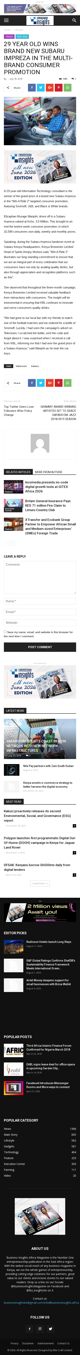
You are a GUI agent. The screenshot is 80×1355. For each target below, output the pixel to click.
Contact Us (63, 1343)
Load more (39, 883)
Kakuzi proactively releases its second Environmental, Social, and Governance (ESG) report (37, 815)
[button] (74, 20)
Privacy (14, 1343)
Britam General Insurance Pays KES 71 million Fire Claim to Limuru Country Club (48, 505)
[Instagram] (40, 1329)
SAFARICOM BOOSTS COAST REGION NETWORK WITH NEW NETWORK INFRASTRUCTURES (36, 746)
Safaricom (21, 366)
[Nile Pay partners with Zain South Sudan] (11, 770)
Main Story (22, 36)
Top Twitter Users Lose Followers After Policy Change (19, 411)
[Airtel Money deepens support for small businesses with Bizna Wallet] (13, 985)
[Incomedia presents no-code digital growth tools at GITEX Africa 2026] (13, 487)
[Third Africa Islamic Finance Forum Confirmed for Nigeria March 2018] (13, 1050)
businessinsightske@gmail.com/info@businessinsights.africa (41, 1302)
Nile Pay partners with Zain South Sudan (48, 766)
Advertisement (45, 1343)
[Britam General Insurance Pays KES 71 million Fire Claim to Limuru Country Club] (13, 505)
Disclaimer (28, 1343)
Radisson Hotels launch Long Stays (48, 941)
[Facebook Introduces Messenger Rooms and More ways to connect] (13, 1088)
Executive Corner (9, 509)
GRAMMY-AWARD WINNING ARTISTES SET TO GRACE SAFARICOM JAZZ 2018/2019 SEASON (58, 413)
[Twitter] (50, 1329)
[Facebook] (29, 1329)
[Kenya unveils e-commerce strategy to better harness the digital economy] (11, 787)
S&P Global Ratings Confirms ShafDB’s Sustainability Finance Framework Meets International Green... (50, 964)
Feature (8, 491)
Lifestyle (18, 29)
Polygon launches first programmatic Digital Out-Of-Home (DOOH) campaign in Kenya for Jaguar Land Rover (40, 842)
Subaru (35, 366)
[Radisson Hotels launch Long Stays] (13, 946)
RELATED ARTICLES (18, 472)
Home (7, 29)
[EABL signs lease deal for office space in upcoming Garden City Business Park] (13, 1069)
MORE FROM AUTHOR (48, 472)
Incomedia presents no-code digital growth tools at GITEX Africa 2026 (46, 486)
